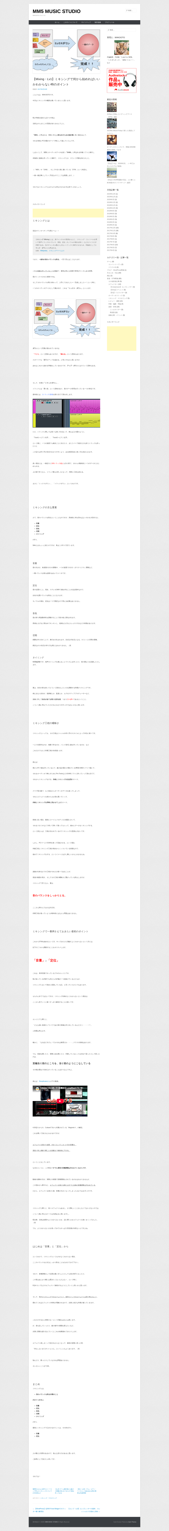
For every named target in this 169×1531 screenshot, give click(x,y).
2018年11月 (111, 205)
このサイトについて (70, 22)
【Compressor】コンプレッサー (121, 287)
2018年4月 (111, 219)
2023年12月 (111, 194)
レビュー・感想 (113, 301)
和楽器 (112, 312)
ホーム (57, 22)
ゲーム (109, 261)
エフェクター (113, 284)
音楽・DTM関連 (112, 278)
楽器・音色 (112, 307)
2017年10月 (111, 233)
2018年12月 (111, 202)
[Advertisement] (68, 213)
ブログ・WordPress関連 (115, 270)
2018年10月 (111, 208)
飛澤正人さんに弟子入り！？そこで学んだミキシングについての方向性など (42, 1491)
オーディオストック (115, 295)
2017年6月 (111, 245)
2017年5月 (111, 247)
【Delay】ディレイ (116, 290)
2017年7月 (111, 242)
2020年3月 (111, 199)
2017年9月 (111, 236)
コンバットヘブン (114, 264)
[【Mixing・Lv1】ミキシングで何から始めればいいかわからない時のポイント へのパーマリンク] (66, 51)
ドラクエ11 (112, 267)
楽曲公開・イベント (115, 315)
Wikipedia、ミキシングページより (52, 251)
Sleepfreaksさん (44, 1081)
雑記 (108, 276)
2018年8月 (111, 213)
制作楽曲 (98, 22)
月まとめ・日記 (112, 273)
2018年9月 (111, 211)
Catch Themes (132, 1522)
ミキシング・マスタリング (48, 1498)
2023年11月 (111, 197)
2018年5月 (111, 216)
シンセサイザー (115, 309)
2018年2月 (111, 225)
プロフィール (109, 22)
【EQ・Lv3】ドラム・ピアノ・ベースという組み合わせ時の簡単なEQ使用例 (86, 1491)
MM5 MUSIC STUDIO (57, 11)
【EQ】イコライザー (117, 292)
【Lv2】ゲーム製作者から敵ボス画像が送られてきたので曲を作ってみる (64, 1491)
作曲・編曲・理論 (114, 304)
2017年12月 (111, 228)
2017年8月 (111, 239)
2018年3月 (111, 222)
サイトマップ (86, 22)
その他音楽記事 (113, 281)
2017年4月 (111, 250)
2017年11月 (111, 230)
